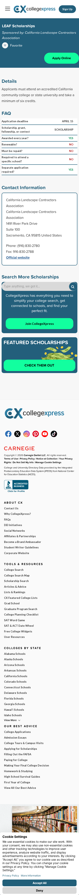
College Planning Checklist (21, 614)
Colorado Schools (15, 681)
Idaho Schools (13, 715)
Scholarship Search (16, 581)
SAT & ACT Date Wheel (19, 625)
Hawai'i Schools (14, 709)
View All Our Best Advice (20, 787)
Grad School (12, 603)
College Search (13, 569)
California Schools (15, 676)
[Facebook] (8, 436)
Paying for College (16, 760)
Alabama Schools (15, 653)
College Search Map (17, 575)
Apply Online (61, 58)
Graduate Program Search (20, 609)
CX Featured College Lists (20, 597)
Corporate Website (16, 553)
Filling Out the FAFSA (17, 754)
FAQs (7, 519)
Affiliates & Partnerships (20, 536)
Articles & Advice (15, 586)
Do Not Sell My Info (23, 462)
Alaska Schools (13, 659)
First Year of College (17, 782)
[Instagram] (26, 436)
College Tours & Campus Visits (24, 743)
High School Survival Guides (22, 776)
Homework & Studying (18, 771)
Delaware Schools (15, 692)
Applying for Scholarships (20, 748)
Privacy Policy (27, 458)
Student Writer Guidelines (21, 547)
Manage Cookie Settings (48, 462)
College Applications (17, 731)
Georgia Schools (14, 704)
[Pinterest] (35, 436)
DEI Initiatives (13, 525)
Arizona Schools (14, 665)
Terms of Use (11, 458)
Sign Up (67, 9)
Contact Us (11, 508)
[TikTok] (54, 436)
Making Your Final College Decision (26, 765)
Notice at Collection (47, 458)
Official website (18, 257)
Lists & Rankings (14, 592)
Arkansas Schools (15, 670)
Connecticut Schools (17, 687)
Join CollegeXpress (39, 323)
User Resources (14, 637)
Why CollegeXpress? (17, 513)
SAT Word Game (14, 620)
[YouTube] (45, 436)
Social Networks (14, 530)
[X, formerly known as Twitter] (17, 436)
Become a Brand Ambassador (22, 542)
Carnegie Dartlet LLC (35, 455)
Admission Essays (15, 737)
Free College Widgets (18, 631)
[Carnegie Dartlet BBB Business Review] (16, 491)
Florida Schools (14, 698)
